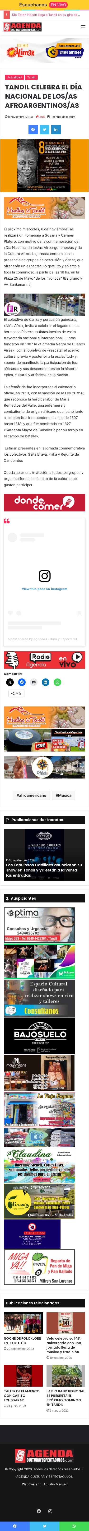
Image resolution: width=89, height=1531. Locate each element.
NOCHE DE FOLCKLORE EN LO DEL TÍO (22, 1340)
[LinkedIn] (56, 129)
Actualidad (14, 77)
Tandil (31, 77)
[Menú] (83, 28)
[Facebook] (33, 129)
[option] (44, 855)
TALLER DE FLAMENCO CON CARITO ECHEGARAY (22, 1396)
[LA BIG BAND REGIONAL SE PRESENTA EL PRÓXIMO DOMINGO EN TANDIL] (66, 1376)
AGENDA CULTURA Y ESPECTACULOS (44, 1476)
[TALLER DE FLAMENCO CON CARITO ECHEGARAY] (23, 1376)
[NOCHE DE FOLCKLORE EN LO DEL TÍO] (23, 1323)
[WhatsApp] (74, 1526)
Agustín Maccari (55, 1484)
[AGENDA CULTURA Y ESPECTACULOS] (23, 26)
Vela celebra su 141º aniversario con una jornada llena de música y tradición (64, 1345)
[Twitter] (44, 129)
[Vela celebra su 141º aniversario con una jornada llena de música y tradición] (66, 1323)
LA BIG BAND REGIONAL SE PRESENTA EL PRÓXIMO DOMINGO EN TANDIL (66, 1398)
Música (64, 795)
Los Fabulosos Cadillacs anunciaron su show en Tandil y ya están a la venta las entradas (44, 870)
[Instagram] (50, 1511)
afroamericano (32, 795)
